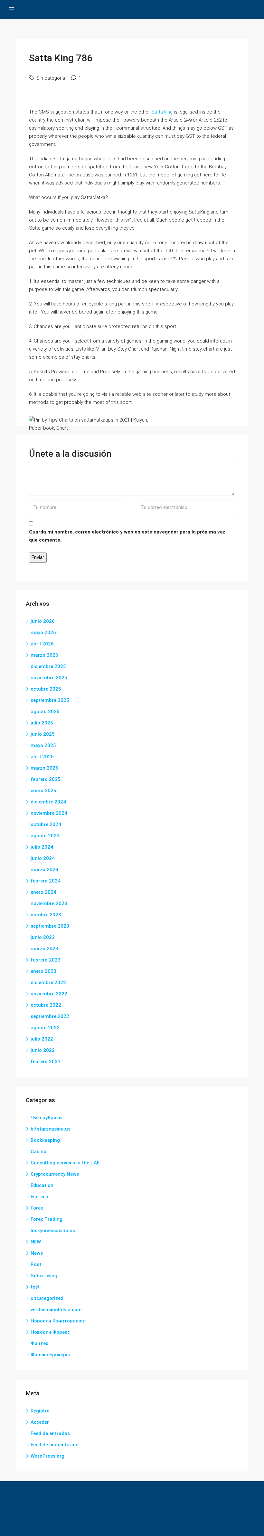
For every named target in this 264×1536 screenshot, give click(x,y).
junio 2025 (43, 734)
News (37, 1253)
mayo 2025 (43, 745)
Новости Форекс (50, 1332)
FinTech (39, 1197)
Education (42, 1185)
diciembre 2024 (48, 802)
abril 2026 (42, 644)
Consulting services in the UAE (65, 1163)
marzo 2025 (44, 768)
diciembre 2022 (48, 982)
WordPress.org (47, 1456)
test (35, 1287)
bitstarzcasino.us (51, 1129)
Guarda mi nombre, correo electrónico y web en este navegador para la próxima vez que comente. (127, 536)
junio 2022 (43, 1050)
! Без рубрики (46, 1118)
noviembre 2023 (49, 903)
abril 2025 (42, 757)
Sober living (44, 1276)
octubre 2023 (46, 915)
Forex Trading (46, 1219)
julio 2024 (42, 847)
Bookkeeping (45, 1140)
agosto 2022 (45, 1028)
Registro (40, 1411)
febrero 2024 (46, 881)
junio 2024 (43, 858)
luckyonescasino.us (53, 1230)
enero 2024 (43, 892)
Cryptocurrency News (55, 1174)
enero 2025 (43, 790)
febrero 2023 (46, 960)
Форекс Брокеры (50, 1355)
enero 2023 (43, 971)
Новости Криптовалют (58, 1321)
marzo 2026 (44, 655)
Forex (37, 1208)
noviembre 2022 (49, 994)
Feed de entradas (50, 1433)
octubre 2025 (46, 689)
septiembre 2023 (50, 926)
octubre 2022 (46, 1005)
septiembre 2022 (50, 1016)
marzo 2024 (44, 870)
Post (36, 1264)
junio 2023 (43, 937)
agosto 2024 (45, 836)
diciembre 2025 (48, 666)
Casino (38, 1151)
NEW (36, 1242)
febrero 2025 (46, 779)
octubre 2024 (46, 824)
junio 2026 (43, 621)
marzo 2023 (44, 949)
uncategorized (47, 1298)
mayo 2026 (43, 632)
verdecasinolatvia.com (56, 1309)
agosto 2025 (45, 711)
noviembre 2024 (49, 813)
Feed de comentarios (54, 1445)
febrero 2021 (46, 1061)
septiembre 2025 (50, 700)
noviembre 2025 (49, 678)
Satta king (162, 112)
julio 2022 (42, 1039)
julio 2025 (42, 723)
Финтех (39, 1343)
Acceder (40, 1422)
